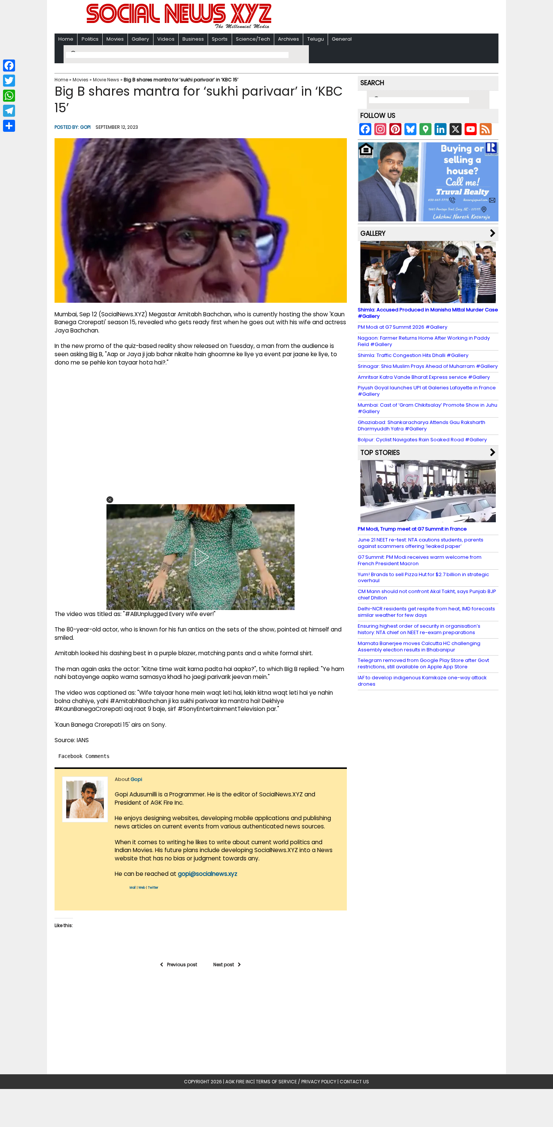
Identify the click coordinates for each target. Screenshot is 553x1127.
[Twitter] (9, 80)
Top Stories (380, 452)
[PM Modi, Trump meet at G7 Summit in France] (428, 518)
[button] (109, 499)
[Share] (9, 125)
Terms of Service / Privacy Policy (296, 1081)
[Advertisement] (374, 17)
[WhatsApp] (9, 95)
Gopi (85, 127)
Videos (166, 39)
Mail (133, 888)
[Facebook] (9, 65)
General (342, 39)
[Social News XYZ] (179, 27)
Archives (288, 39)
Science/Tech (253, 39)
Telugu (315, 39)
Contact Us (354, 1081)
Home (65, 39)
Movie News (106, 79)
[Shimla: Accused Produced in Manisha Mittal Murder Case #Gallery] (428, 299)
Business (193, 39)
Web (141, 888)
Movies (115, 39)
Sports (220, 39)
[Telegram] (9, 110)
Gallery (140, 39)
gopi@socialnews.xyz (207, 874)
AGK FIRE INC (239, 1081)
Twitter (153, 888)
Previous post (182, 964)
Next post (223, 964)
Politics (90, 39)
